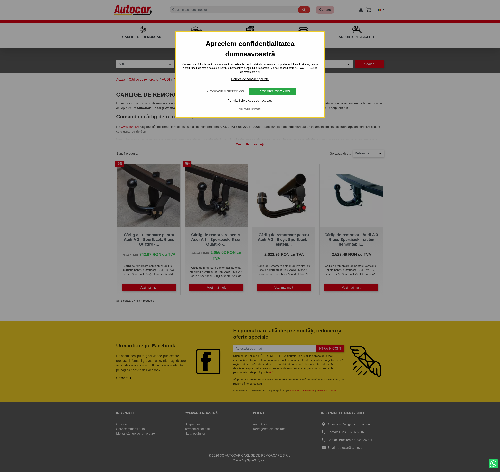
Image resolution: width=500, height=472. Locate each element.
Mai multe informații (250, 108)
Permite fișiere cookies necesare (250, 100)
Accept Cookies (272, 91)
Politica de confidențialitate (250, 79)
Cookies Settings (225, 91)
